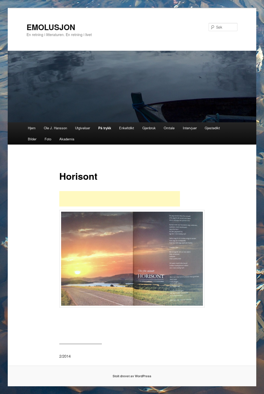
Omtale (169, 127)
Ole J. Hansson (55, 127)
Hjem (32, 127)
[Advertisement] (119, 199)
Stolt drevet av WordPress (132, 376)
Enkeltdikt (126, 127)
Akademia (66, 138)
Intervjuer (190, 127)
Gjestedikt (212, 127)
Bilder (32, 138)
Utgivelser (82, 127)
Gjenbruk (149, 127)
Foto (48, 138)
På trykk (104, 127)
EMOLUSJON (51, 26)
